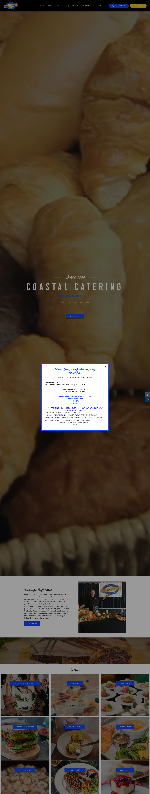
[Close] (105, 366)
